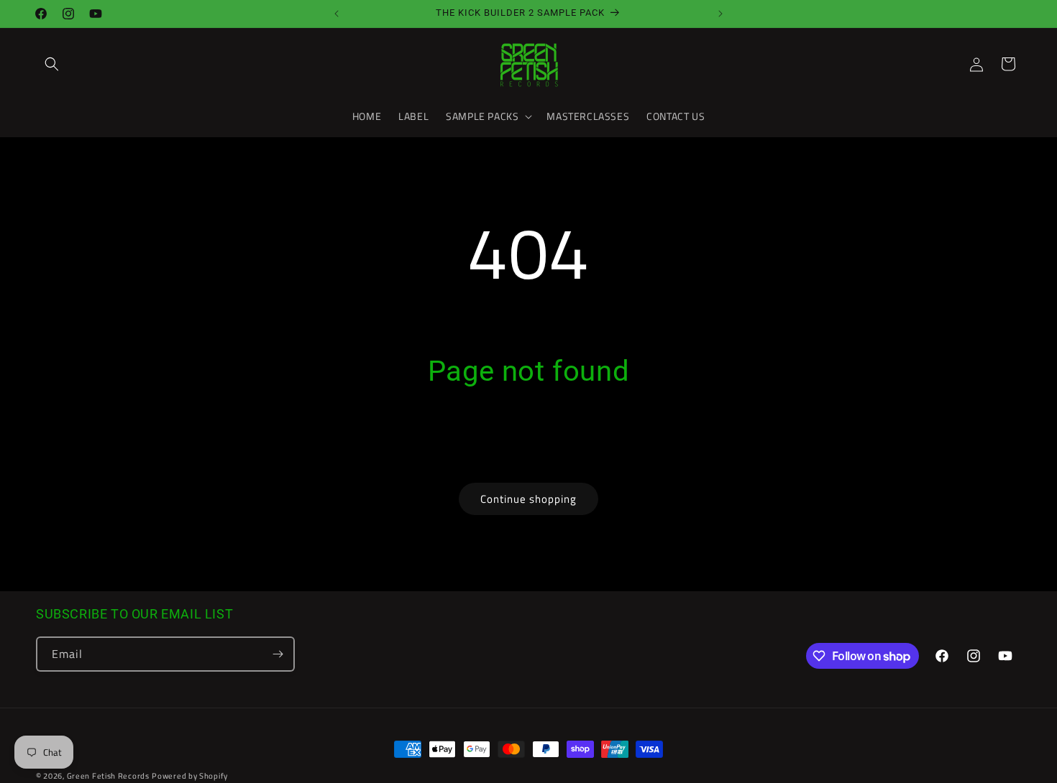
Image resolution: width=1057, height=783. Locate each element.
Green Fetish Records (108, 776)
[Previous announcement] (336, 13)
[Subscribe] (277, 654)
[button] (52, 64)
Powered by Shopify (190, 776)
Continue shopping (528, 499)
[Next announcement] (720, 13)
